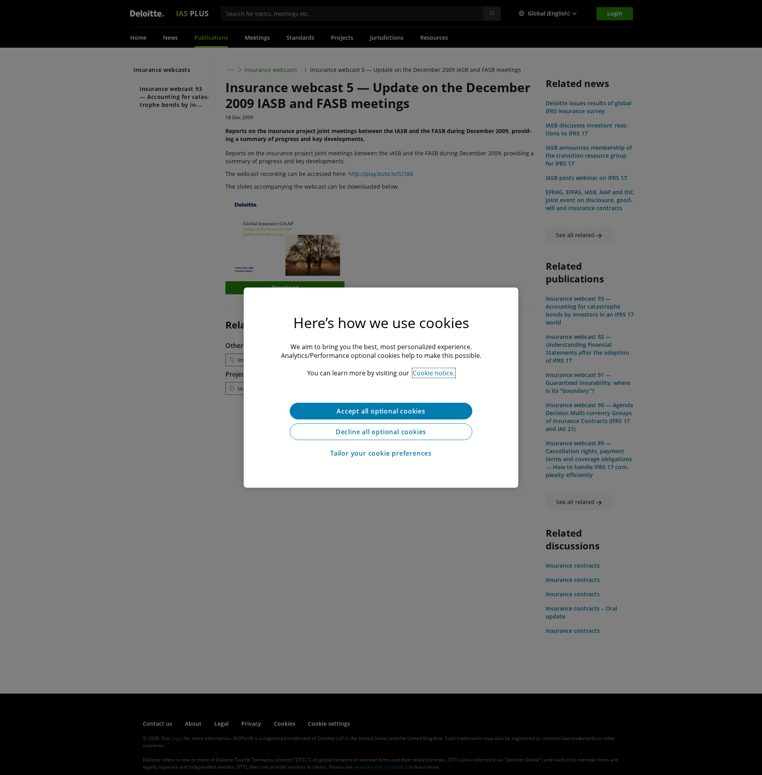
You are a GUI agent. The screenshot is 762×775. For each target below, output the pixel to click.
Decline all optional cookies (381, 431)
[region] (381, 387)
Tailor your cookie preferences (381, 452)
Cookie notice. (434, 372)
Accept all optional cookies (381, 410)
